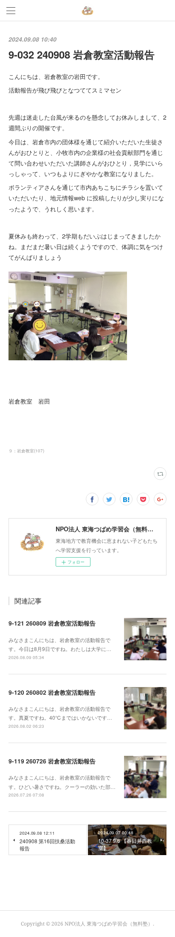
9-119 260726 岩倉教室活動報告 (52, 761)
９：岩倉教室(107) (26, 451)
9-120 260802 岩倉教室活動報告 (52, 692)
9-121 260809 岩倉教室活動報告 (52, 623)
